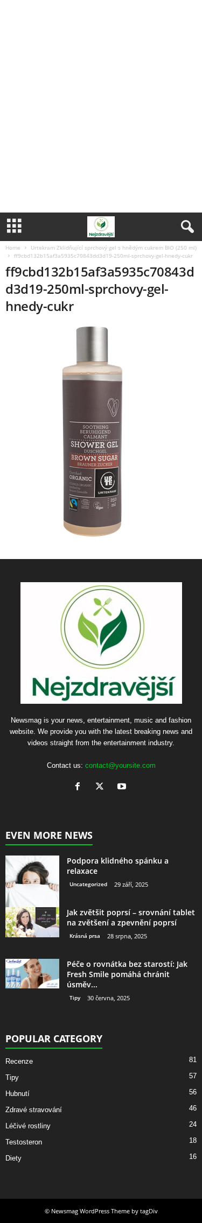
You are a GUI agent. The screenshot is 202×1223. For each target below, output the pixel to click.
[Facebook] (80, 787)
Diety (13, 1158)
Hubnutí (17, 1094)
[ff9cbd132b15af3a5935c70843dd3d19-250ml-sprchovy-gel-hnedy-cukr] (101, 433)
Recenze (19, 1061)
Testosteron (23, 1142)
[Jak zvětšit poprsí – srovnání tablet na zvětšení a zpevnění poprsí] (32, 922)
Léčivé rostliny (28, 1126)
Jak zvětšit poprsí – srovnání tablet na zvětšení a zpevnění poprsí (131, 917)
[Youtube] (123, 787)
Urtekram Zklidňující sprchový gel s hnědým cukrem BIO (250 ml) (114, 247)
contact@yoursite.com (120, 765)
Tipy (74, 997)
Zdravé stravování (33, 1110)
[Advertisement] (101, 106)
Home (12, 247)
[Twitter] (102, 787)
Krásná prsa (84, 935)
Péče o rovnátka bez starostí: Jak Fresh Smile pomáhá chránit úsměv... (127, 974)
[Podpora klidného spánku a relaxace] (32, 882)
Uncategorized (88, 884)
